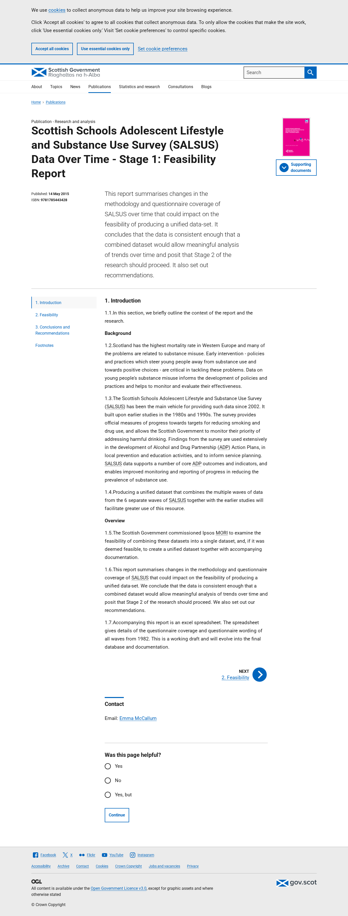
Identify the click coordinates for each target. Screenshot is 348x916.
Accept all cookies (52, 48)
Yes (119, 766)
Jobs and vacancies (164, 866)
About (36, 86)
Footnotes (44, 345)
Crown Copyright (128, 866)
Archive (63, 866)
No (118, 780)
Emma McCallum (138, 718)
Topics (56, 86)
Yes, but (123, 795)
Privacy (193, 866)
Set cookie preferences (163, 49)
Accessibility (41, 866)
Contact (82, 866)
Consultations (180, 86)
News (75, 86)
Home (36, 102)
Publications (99, 86)
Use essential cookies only (105, 48)
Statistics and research (139, 86)
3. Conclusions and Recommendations (52, 330)
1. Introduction (48, 302)
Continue (117, 815)
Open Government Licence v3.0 (118, 888)
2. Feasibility (46, 314)
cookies (56, 10)
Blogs (206, 86)
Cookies (102, 866)
